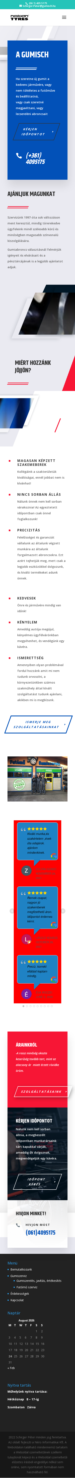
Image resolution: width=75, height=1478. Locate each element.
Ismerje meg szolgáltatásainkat (36, 724)
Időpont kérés (37, 1181)
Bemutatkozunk (21, 1269)
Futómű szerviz (26, 1287)
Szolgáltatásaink (41, 1092)
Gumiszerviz (18, 1276)
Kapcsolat (17, 1300)
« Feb (11, 1368)
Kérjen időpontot (33, 131)
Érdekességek (19, 1294)
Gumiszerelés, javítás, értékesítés (38, 1281)
